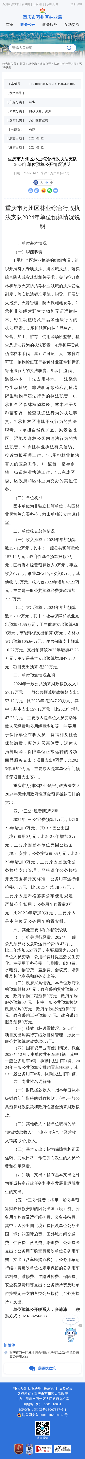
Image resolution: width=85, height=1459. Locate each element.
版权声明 (35, 1388)
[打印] (30, 190)
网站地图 (19, 1388)
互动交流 (71, 24)
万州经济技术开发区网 (16, 4)
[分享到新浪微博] (43, 190)
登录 (73, 4)
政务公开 (27, 24)
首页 (9, 24)
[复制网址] (36, 190)
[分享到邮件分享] (55, 190)
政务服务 (49, 24)
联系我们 (50, 1388)
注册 (80, 4)
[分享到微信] (49, 190)
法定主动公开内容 (65, 63)
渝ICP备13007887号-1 (50, 1409)
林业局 (32, 63)
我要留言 (65, 1388)
